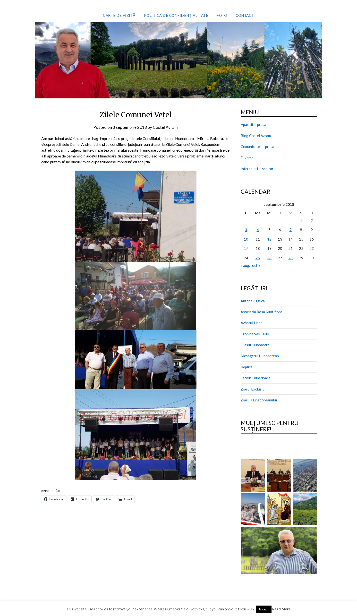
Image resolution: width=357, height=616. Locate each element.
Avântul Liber (251, 323)
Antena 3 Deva (253, 301)
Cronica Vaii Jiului (255, 334)
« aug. (245, 265)
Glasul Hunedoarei (256, 345)
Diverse (247, 158)
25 (257, 258)
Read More (281, 609)
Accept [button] (264, 609)
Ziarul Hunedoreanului (259, 400)
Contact (245, 15)
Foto (222, 15)
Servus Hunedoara (255, 378)
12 (269, 239)
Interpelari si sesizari (257, 168)
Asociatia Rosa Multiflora (261, 312)
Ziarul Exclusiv (252, 389)
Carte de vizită (119, 15)
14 (290, 239)
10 (246, 239)
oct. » (256, 265)
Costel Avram (165, 127)
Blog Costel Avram (256, 135)
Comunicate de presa (257, 146)
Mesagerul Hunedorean (260, 356)
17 (246, 248)
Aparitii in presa (253, 124)
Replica (247, 367)
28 (290, 258)
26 (269, 258)
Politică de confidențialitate (176, 15)
